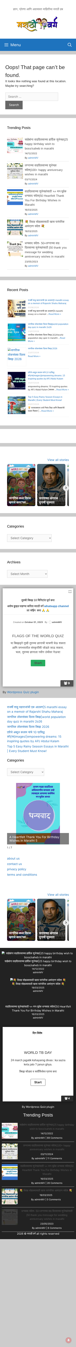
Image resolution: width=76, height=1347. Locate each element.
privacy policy (16, 869)
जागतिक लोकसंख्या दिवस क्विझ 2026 (42, 348)
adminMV (33, 157)
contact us (14, 864)
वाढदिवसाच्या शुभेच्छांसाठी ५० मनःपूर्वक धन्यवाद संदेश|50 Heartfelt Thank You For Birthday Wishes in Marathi (47, 1169)
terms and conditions (22, 874)
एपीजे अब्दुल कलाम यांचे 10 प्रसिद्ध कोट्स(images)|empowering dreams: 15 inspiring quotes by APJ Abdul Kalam (46, 375)
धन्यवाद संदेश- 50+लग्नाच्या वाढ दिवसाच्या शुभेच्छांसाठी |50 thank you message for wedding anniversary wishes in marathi (46, 1214)
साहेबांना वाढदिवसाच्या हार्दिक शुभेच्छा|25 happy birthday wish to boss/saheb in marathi (46, 144)
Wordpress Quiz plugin (23, 692)
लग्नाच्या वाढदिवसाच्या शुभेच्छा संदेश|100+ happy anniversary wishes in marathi (44, 170)
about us (13, 858)
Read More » (55, 314)
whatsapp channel (56, 606)
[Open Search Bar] (69, 45)
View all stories (58, 460)
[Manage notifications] (68, 1340)
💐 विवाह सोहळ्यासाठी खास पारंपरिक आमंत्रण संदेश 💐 (38, 983)
